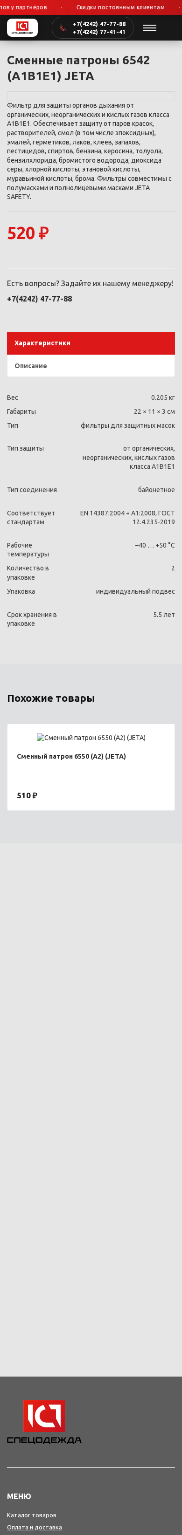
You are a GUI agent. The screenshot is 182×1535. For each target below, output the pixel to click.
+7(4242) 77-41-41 (99, 31)
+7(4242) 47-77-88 (99, 24)
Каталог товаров (31, 1515)
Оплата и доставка (34, 1527)
